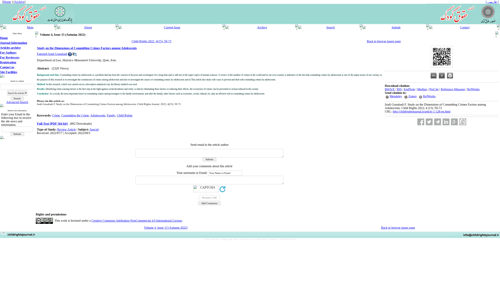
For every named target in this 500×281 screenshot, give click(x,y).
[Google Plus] (454, 121)
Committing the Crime (75, 115)
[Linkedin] (446, 121)
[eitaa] (462, 121)
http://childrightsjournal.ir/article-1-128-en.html (421, 111)
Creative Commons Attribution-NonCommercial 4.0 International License (136, 220)
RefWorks (473, 89)
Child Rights (124, 115)
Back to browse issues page (384, 41)
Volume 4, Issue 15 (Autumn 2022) (166, 227)
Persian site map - (213, 239)
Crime (56, 115)
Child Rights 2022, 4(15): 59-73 (151, 41)
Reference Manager (453, 89)
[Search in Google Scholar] (70, 55)
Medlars (422, 89)
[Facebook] (420, 121)
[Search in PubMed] (75, 55)
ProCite (434, 89)
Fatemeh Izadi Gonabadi (52, 54)
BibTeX (390, 89)
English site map (230, 239)
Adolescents (97, 115)
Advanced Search (17, 102)
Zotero (412, 96)
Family (111, 115)
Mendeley (396, 96)
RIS (399, 89)
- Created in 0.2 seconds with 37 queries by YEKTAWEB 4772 (267, 239)
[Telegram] (437, 121)
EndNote (409, 89)
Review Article (66, 129)
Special (94, 129)
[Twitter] (429, 121)
